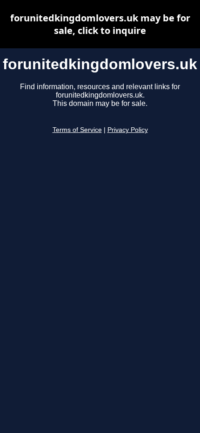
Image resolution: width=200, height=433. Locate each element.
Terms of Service (77, 129)
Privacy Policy (127, 129)
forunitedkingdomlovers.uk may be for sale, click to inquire (100, 24)
